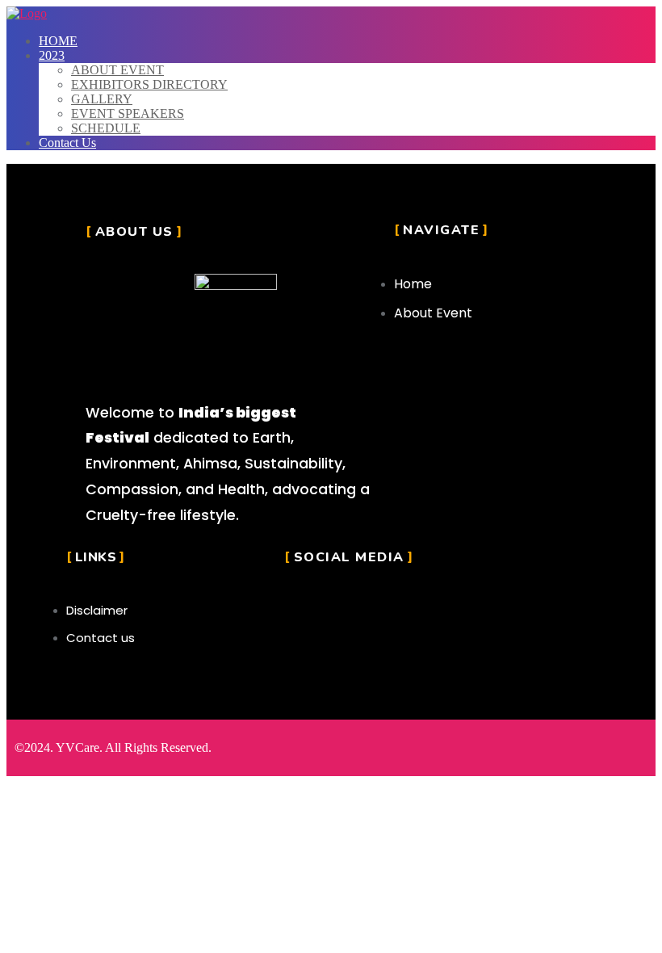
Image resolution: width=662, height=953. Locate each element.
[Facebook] (339, 604)
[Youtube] (378, 604)
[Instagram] (300, 604)
